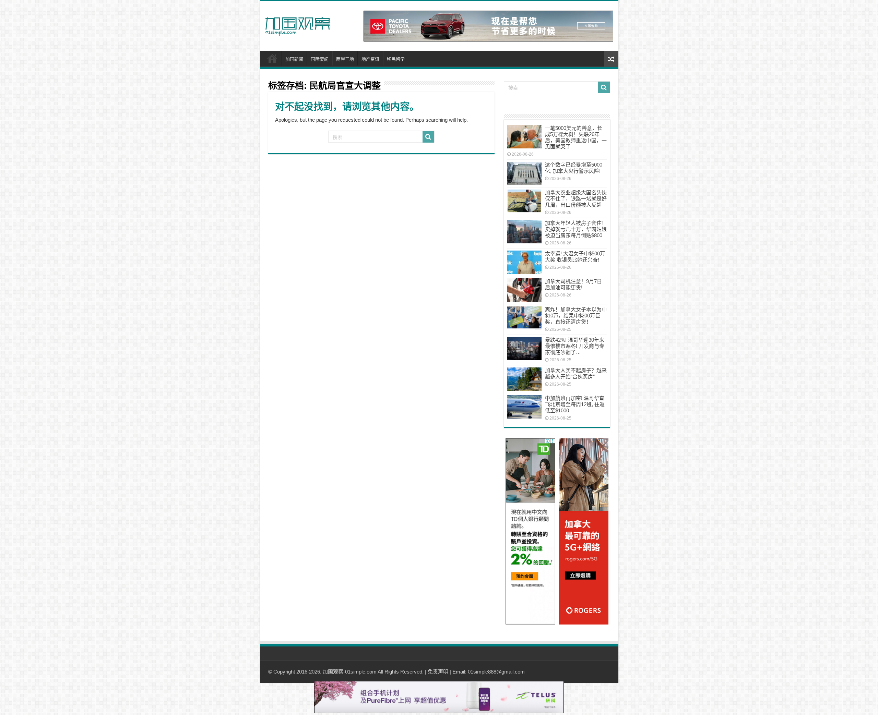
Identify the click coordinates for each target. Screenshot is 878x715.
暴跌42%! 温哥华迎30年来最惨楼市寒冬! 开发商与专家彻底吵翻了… (574, 346)
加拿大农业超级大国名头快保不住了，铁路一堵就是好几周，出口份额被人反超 (576, 199)
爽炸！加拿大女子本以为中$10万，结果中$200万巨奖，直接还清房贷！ (576, 315)
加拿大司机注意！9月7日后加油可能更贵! (573, 284)
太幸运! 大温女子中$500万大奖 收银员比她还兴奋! (575, 257)
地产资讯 (370, 59)
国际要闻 (320, 59)
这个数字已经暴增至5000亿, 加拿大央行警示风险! (573, 168)
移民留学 (396, 59)
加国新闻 (294, 59)
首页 (272, 58)
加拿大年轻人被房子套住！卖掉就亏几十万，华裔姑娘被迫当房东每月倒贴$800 (576, 229)
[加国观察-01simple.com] (297, 24)
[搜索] (428, 137)
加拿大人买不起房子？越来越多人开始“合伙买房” (576, 373)
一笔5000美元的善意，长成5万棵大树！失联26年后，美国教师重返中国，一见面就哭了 (576, 137)
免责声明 (438, 672)
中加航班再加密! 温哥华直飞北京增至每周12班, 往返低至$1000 (575, 404)
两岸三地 (345, 59)
